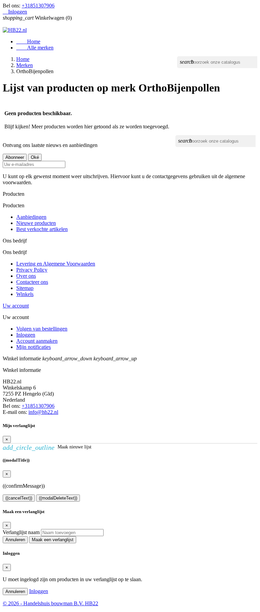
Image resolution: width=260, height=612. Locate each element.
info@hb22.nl (43, 412)
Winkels (25, 294)
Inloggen (25, 335)
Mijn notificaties (33, 347)
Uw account (16, 306)
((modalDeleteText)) (58, 498)
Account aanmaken (37, 341)
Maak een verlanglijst (52, 539)
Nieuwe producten (36, 223)
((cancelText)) (18, 498)
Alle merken (34, 47)
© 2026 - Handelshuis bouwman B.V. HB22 (50, 603)
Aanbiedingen (31, 217)
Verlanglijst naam (21, 532)
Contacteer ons (32, 282)
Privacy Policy (31, 270)
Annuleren (15, 539)
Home (28, 41)
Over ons (26, 276)
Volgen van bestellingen (41, 329)
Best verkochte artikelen (42, 229)
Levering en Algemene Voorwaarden (55, 264)
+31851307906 (38, 5)
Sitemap (25, 288)
